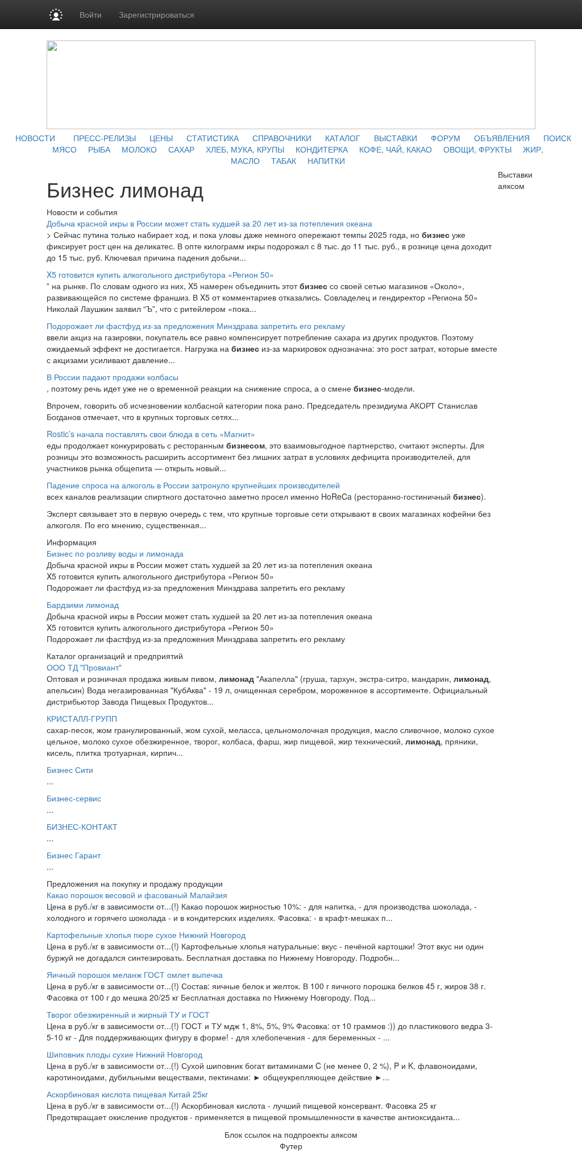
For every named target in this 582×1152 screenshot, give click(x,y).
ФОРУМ (445, 137)
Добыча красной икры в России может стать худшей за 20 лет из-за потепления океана (209, 223)
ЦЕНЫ (161, 137)
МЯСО (64, 149)
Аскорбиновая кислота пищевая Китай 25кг (127, 1094)
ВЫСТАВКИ (395, 137)
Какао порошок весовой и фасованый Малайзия (137, 894)
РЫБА (99, 149)
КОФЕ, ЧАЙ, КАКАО (395, 149)
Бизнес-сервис (74, 798)
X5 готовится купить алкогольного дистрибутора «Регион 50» (160, 274)
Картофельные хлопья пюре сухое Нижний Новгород (146, 934)
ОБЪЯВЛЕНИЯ (502, 137)
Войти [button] (91, 14)
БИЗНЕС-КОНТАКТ (82, 826)
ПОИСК (557, 137)
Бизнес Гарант (74, 855)
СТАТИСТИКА (212, 137)
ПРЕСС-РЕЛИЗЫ (104, 137)
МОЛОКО (139, 149)
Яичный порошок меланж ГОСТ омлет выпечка (135, 974)
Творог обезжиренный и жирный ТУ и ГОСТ (128, 1014)
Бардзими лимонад (83, 604)
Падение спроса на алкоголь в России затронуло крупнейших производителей (193, 485)
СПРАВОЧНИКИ (281, 137)
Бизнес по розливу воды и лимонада (115, 553)
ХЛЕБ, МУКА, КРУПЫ (245, 149)
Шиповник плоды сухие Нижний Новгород (124, 1054)
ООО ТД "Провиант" (84, 667)
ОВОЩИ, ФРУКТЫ (477, 149)
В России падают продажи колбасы (112, 376)
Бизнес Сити (70, 769)
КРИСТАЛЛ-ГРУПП (82, 718)
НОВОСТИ (35, 137)
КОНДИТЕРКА (322, 149)
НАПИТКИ (326, 160)
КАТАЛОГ (342, 137)
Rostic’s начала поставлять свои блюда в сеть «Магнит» (151, 433)
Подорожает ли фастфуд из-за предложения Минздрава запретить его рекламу (196, 325)
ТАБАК (283, 160)
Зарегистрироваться (156, 14)
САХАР (181, 149)
